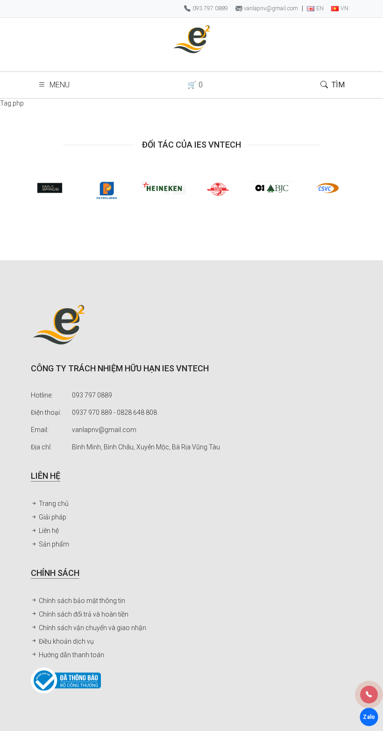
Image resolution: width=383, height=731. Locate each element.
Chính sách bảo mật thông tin (81, 600)
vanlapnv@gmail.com (104, 429)
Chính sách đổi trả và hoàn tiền (82, 614)
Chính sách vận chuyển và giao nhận (91, 628)
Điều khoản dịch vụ (65, 641)
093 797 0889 (92, 395)
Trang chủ (53, 503)
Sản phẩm (53, 544)
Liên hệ (48, 530)
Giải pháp (51, 517)
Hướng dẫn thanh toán (70, 655)
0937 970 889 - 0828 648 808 (114, 412)
